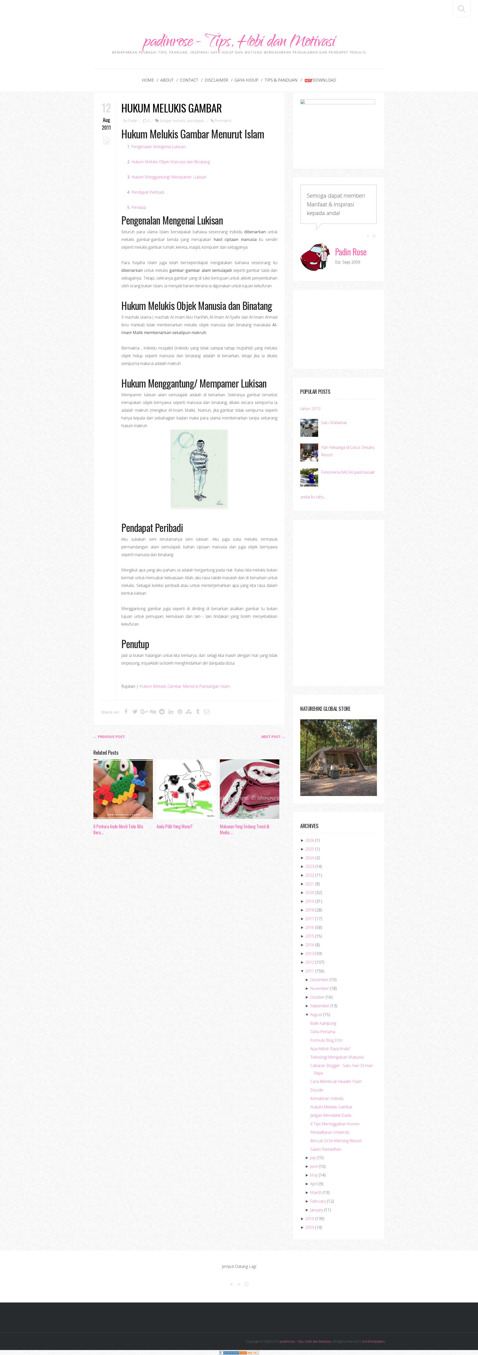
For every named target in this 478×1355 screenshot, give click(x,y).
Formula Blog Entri (326, 1040)
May (314, 1175)
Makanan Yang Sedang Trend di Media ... (244, 829)
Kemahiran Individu (327, 1098)
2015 (309, 936)
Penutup (138, 207)
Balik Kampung (323, 1023)
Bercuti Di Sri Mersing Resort (335, 1140)
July (313, 1157)
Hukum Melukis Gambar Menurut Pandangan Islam (184, 686)
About (167, 80)
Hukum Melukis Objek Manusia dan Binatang (170, 162)
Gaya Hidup (246, 80)
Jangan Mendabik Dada (330, 1115)
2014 (309, 945)
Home (148, 80)
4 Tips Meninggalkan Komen (335, 1124)
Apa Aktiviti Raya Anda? (330, 1048)
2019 (309, 901)
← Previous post (109, 736)
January (316, 1210)
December (319, 979)
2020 (309, 892)
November (319, 988)
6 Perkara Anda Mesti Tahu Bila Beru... (118, 829)
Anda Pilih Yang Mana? (174, 826)
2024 (309, 857)
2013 (309, 953)
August (316, 1014)
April (314, 1183)
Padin (133, 120)
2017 (309, 918)
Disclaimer (216, 80)
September (319, 1006)
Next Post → (273, 736)
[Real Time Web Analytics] (249, 1352)
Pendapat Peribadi (147, 192)
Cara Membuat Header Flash (336, 1081)
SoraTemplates (373, 1341)
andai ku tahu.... (313, 497)
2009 (309, 1227)
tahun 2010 (310, 408)
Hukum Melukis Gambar (171, 107)
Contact (189, 80)
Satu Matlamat (334, 422)
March (316, 1192)
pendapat (195, 120)
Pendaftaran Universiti (329, 1132)
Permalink (223, 120)
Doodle (316, 1090)
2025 (309, 849)
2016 (309, 927)
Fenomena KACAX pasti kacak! (347, 472)
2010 (309, 1218)
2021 (309, 884)
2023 (309, 866)
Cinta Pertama (322, 1031)
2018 (309, 910)
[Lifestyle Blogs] (229, 1352)
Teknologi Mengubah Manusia (337, 1057)
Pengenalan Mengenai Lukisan (158, 146)
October (317, 997)
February (318, 1201)
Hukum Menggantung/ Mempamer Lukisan (168, 177)
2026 (309, 840)
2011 (309, 971)
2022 (309, 875)
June (314, 1166)
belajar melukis (172, 120)
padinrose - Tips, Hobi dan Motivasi (239, 43)
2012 (309, 962)
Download (324, 80)
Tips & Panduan (281, 80)
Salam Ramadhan (325, 1149)
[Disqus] (189, 915)
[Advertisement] (239, 11)
